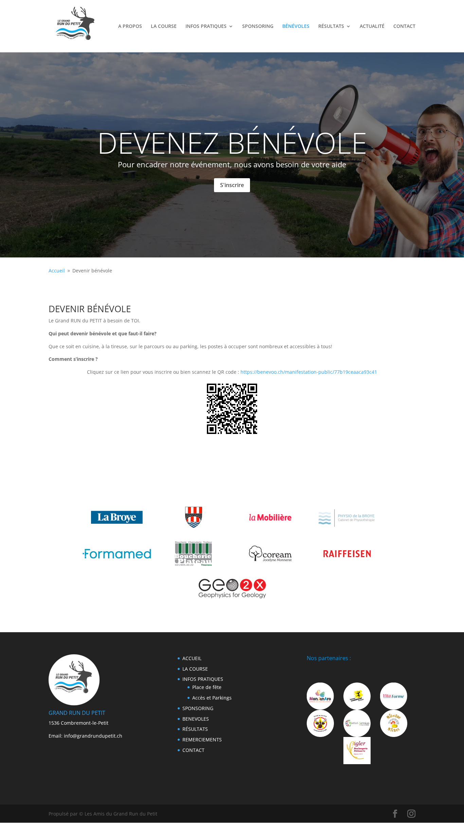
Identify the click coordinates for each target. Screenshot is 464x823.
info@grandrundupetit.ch (93, 736)
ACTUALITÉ (372, 26)
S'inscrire (232, 185)
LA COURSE (164, 26)
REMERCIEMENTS (202, 739)
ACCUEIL (191, 658)
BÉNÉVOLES (295, 26)
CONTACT (404, 26)
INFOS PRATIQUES (206, 26)
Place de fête (206, 687)
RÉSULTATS (331, 26)
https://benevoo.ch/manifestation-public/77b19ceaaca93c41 (308, 372)
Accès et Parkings (212, 697)
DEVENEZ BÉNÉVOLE (232, 142)
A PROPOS (130, 26)
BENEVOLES (195, 719)
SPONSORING (257, 26)
